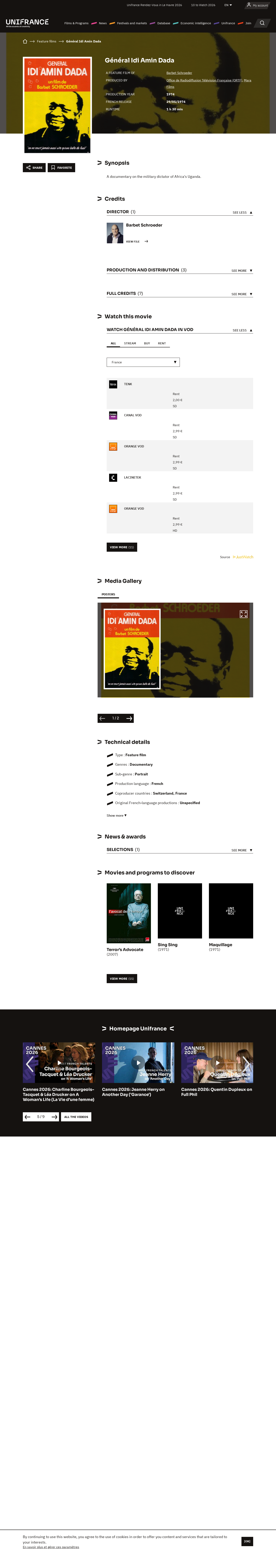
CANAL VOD (132, 415)
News (103, 23)
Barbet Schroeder (179, 73)
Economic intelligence (196, 23)
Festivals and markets (132, 23)
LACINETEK (132, 477)
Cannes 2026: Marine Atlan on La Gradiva (215, 1092)
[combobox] (143, 362)
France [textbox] (117, 362)
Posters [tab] (108, 594)
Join (248, 23)
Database (163, 23)
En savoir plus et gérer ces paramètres (51, 1547)
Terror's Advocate (125, 949)
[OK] (247, 1541)
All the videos (76, 1117)
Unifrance (228, 23)
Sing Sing (168, 944)
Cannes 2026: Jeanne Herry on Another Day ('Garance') (54, 1092)
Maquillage (220, 944)
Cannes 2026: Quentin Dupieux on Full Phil (137, 1092)
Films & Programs (76, 23)
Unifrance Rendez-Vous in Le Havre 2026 (154, 5)
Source (225, 557)
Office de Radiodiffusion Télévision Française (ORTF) (204, 80)
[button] (244, 615)
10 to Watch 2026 (203, 5)
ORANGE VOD (133, 446)
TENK (127, 384)
